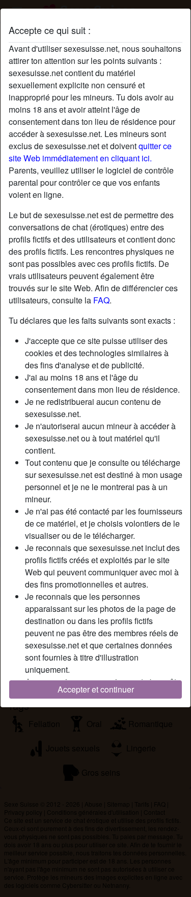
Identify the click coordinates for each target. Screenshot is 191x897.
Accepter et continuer (96, 689)
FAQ (101, 300)
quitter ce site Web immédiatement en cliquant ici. (90, 152)
